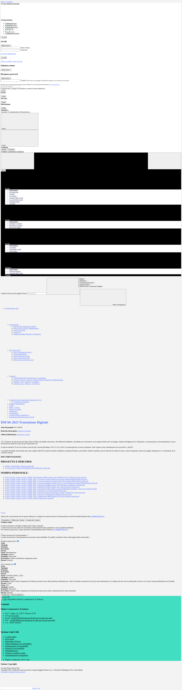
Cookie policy (11, 637)
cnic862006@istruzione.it (31, 618)
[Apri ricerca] (164, 161)
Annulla (4, 149)
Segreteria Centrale (23, 434)
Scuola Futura (84, 284)
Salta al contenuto (7, 2)
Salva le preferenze (17, 595)
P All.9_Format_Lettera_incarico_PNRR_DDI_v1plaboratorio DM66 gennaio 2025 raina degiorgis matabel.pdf (42, 496)
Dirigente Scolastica (24, 431)
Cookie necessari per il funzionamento (14, 535)
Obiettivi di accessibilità (14, 648)
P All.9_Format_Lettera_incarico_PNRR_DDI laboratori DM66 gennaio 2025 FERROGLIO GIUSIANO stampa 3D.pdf (45, 477)
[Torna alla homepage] (91, 152)
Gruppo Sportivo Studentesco (19, 415)
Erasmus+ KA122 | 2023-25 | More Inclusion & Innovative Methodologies (38, 380)
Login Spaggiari (55, 84)
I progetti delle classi (87, 282)
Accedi (4, 37)
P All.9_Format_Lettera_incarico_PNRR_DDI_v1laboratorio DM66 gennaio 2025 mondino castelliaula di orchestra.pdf (45, 485)
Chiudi (3, 96)
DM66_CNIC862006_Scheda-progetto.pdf (19, 466)
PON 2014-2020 (15, 350)
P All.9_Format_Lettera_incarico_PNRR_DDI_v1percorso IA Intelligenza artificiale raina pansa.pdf (38, 494)
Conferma (11, 149)
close (3, 170)
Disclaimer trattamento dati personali (13, 672)
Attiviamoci (13, 411)
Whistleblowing (11, 651)
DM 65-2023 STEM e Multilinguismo (26, 328)
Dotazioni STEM (19, 330)
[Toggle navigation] (17, 161)
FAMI (11, 406)
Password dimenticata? (8, 54)
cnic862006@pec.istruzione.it (32, 620)
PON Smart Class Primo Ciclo (23, 360)
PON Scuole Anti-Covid (21, 358)
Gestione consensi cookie (15, 653)
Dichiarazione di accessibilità (16, 646)
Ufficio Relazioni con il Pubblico (18, 644)
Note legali (9, 639)
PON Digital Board (19, 354)
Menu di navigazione (118, 304)
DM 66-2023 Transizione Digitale (24, 326)
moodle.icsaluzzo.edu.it (9, 541)
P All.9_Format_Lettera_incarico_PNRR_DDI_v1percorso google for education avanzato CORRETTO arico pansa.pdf (45, 492)
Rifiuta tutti (18, 520)
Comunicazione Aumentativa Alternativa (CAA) (25, 400)
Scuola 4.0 (17, 332)
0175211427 (14, 616)
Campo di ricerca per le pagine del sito (13, 293)
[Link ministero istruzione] (10, 4)
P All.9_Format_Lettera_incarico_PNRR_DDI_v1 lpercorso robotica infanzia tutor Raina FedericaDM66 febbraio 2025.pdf (46, 479)
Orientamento (13, 413)
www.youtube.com (7, 564)
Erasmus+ (12, 376)
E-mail (23, 80)
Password (24, 50)
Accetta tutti (33, 520)
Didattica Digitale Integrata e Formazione (27, 334)
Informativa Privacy (13, 641)
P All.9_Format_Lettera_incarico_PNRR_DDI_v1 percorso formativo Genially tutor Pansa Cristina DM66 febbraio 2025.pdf (46, 481)
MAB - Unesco (14, 407)
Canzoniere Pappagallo (21, 402)
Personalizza (6, 520)
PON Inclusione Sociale (21, 356)
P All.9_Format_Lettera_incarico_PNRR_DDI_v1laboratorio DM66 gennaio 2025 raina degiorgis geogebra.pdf (42, 487)
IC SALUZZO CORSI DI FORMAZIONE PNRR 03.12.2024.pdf (27, 468)
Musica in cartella (15, 409)
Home (82, 279)
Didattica (83, 281)
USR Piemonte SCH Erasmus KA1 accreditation (29, 378)
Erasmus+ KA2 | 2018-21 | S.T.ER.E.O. (26, 384)
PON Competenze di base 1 (22, 352)
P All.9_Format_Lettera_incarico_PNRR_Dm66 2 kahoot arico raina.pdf (29, 498)
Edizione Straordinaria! (17, 404)
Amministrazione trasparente (16, 655)
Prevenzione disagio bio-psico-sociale (21, 417)
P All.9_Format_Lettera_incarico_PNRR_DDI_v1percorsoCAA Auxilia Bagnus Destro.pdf (35, 491)
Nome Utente (25, 48)
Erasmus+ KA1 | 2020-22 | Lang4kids (26, 382)
